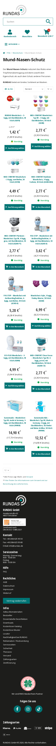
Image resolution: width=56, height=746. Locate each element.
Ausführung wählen (16, 148)
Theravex (7, 652)
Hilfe (5, 568)
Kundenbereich (10, 36)
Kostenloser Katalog (12, 626)
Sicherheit (7, 648)
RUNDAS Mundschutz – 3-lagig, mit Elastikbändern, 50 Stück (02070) (15, 118)
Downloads (8, 622)
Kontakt (7, 535)
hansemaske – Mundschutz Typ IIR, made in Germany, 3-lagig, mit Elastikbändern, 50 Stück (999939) (14, 421)
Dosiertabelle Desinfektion (15, 619)
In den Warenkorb (43, 207)
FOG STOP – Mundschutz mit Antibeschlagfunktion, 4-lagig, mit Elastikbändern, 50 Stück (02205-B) (41, 239)
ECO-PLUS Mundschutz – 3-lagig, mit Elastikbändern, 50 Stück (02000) (15, 358)
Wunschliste (27, 36)
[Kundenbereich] (9, 32)
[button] (12, 44)
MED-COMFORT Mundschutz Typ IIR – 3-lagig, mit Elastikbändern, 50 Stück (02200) (41, 119)
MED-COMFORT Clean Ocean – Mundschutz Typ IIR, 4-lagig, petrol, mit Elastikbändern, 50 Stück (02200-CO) (41, 360)
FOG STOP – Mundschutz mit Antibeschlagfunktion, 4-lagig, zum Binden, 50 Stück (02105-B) (15, 299)
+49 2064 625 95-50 (14, 538)
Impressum (8, 589)
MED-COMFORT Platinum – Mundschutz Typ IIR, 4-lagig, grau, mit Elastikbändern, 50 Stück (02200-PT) (15, 239)
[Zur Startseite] (4, 53)
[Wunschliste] (27, 32)
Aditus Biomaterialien (12, 611)
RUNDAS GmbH (11, 510)
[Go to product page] (41, 103)
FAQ (5, 571)
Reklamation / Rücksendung (16, 641)
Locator (6, 633)
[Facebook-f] (17, 709)
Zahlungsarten (10, 659)
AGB (5, 582)
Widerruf (7, 593)
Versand (29, 477)
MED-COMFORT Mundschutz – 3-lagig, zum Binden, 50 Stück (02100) (15, 179)
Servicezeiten (10, 552)
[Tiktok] (38, 709)
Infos (6, 608)
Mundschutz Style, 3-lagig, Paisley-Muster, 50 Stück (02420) (41, 298)
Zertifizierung (9, 662)
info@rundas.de (16, 546)
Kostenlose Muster (11, 630)
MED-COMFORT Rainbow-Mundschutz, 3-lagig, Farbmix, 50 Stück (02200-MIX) (41, 179)
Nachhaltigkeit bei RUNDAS (15, 637)
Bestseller (7, 615)
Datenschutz (9, 585)
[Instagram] (28, 709)
